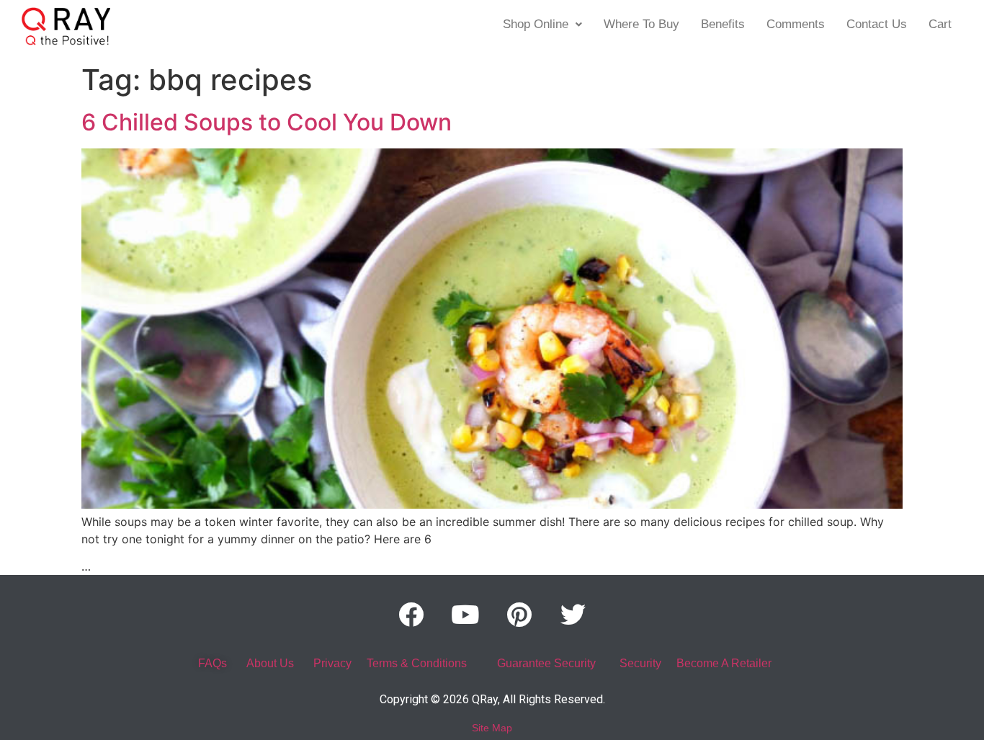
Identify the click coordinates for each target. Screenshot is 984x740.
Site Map (492, 728)
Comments (795, 24)
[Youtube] (465, 614)
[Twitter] (573, 614)
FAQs (212, 663)
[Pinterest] (519, 614)
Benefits (723, 24)
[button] (542, 24)
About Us (270, 663)
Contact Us (876, 24)
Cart (940, 24)
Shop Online (535, 24)
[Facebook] (411, 614)
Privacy (332, 663)
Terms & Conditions (417, 663)
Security (640, 663)
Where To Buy (641, 24)
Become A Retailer (723, 663)
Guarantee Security (546, 663)
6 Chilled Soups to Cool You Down (266, 122)
